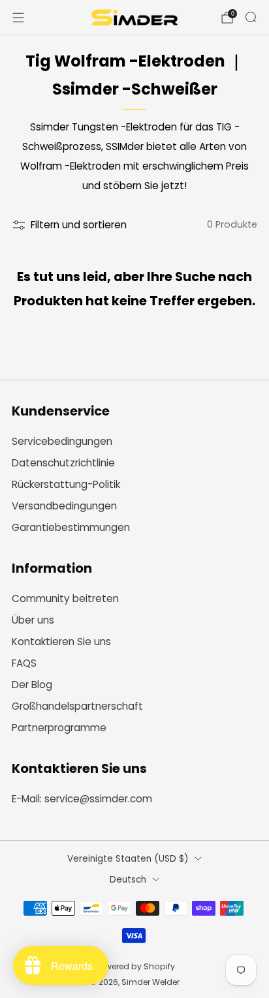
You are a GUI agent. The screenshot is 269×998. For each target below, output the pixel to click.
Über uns (33, 620)
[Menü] (18, 17)
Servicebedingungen (62, 441)
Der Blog (32, 684)
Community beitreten (65, 598)
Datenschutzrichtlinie (63, 463)
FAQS (24, 663)
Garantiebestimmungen (71, 527)
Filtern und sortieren (79, 225)
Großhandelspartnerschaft (77, 706)
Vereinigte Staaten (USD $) (128, 859)
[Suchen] (250, 16)
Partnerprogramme (59, 727)
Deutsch (128, 879)
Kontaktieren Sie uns (61, 641)
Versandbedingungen (64, 506)
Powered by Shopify (135, 966)
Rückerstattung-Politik (66, 484)
